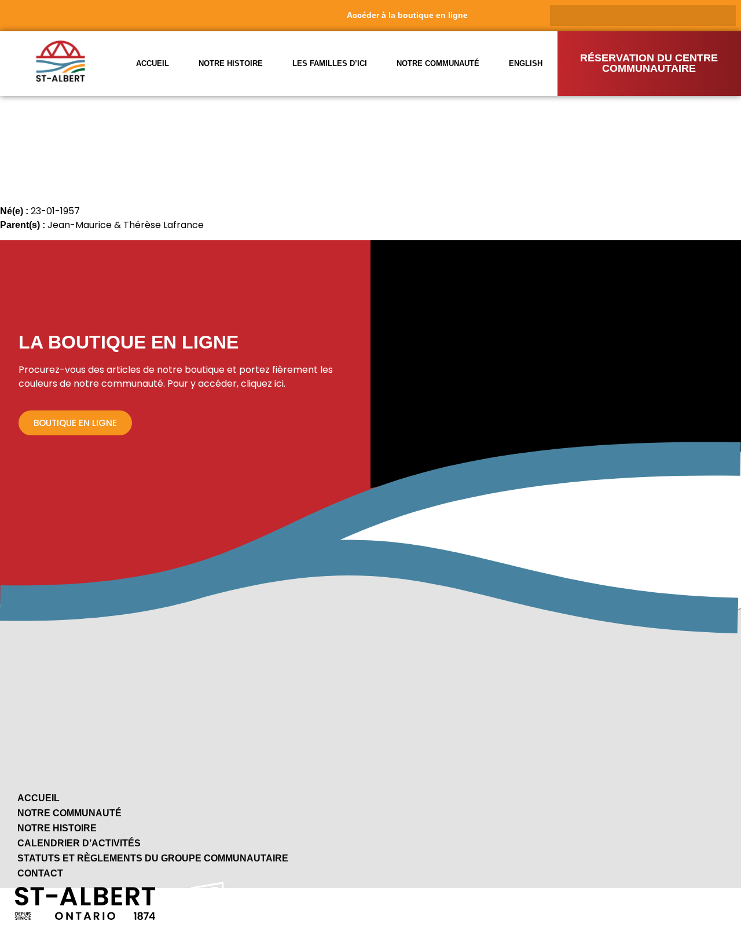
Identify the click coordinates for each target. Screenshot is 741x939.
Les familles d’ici (329, 63)
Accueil (152, 63)
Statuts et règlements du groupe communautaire (152, 858)
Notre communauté (438, 63)
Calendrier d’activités (79, 843)
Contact (40, 873)
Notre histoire (231, 63)
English (525, 63)
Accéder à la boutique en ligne (407, 15)
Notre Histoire (57, 828)
